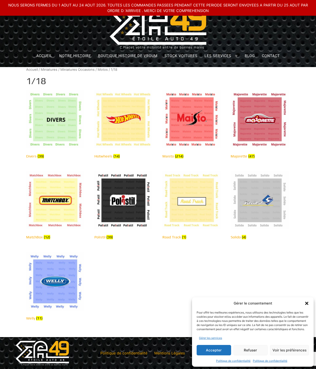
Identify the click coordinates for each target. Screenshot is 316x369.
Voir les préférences (290, 350)
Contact (271, 56)
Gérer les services (210, 338)
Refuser (250, 350)
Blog (250, 56)
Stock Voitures (181, 56)
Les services (217, 56)
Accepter (214, 350)
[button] (306, 303)
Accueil (44, 56)
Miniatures (49, 70)
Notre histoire (75, 56)
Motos (103, 70)
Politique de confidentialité (233, 361)
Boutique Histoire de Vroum (128, 56)
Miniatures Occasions (77, 70)
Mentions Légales (169, 353)
